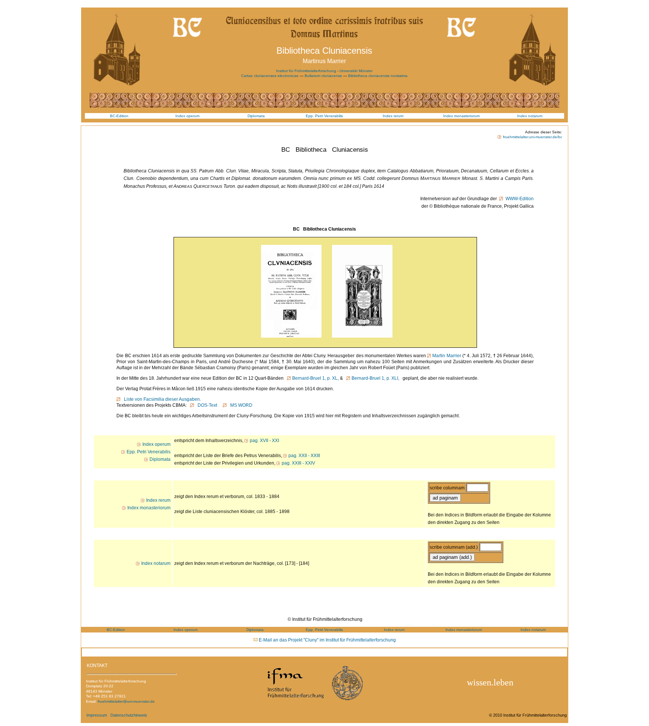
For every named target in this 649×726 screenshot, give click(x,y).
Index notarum (529, 116)
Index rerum (393, 116)
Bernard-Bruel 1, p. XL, (315, 378)
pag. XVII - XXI (264, 440)
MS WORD (240, 405)
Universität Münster (356, 71)
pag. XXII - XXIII (304, 455)
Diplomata (256, 116)
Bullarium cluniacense (324, 76)
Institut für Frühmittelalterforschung (306, 71)
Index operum (187, 116)
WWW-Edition (519, 198)
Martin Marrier (446, 355)
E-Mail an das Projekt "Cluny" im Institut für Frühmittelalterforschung (327, 640)
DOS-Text (206, 405)
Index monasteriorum (461, 116)
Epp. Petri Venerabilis (324, 116)
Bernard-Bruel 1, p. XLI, (375, 378)
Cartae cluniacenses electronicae (270, 76)
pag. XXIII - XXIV (298, 463)
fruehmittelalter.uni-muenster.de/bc (532, 137)
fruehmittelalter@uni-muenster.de (126, 701)
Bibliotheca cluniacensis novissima (378, 76)
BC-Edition (119, 116)
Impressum (96, 715)
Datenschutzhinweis (128, 715)
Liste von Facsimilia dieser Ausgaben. (161, 399)
